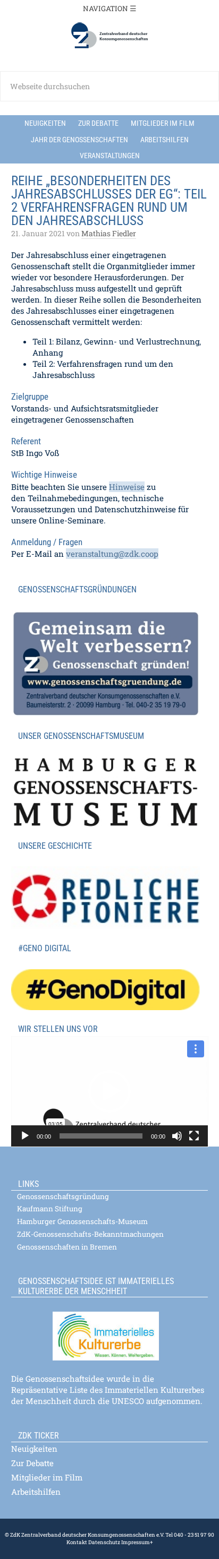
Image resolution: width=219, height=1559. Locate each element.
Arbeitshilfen (36, 1491)
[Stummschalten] (177, 1136)
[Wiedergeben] (25, 1136)
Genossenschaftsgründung (63, 1196)
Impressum (135, 1542)
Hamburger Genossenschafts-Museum (82, 1221)
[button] (109, 1091)
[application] (109, 1091)
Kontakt (76, 1542)
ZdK (109, 35)
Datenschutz (103, 1542)
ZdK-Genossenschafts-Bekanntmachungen (90, 1234)
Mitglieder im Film (46, 1477)
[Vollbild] (194, 1136)
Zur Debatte (32, 1463)
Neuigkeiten (34, 1448)
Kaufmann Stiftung (49, 1208)
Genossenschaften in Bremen (67, 1247)
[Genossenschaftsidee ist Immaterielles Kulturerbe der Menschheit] (109, 1329)
